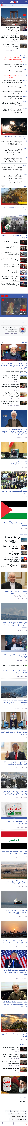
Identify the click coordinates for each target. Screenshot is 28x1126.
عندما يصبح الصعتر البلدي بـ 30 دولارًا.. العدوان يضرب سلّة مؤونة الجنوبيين (11, 377)
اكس (15, 1111)
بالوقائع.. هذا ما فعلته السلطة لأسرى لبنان (10, 260)
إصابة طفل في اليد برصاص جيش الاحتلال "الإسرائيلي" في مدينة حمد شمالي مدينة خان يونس (11, 103)
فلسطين (16, 41)
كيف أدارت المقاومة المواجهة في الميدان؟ (13, 552)
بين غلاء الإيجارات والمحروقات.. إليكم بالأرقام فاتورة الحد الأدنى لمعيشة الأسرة (11, 395)
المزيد (4, 5)
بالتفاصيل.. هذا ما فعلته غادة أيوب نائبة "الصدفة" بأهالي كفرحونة (10, 1055)
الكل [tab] (10, 55)
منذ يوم (7, 333)
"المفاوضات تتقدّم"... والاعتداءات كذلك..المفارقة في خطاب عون (11, 265)
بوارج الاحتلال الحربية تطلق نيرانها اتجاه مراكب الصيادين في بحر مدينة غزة (13, 76)
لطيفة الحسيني (14, 333)
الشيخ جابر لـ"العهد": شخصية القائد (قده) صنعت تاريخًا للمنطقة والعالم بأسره (11, 329)
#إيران (24, 1102)
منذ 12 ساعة (11, 33)
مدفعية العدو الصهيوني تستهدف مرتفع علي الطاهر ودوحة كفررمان (11, 92)
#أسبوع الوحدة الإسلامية (21, 371)
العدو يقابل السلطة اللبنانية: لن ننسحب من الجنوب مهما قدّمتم (10, 254)
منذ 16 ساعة (8, 50)
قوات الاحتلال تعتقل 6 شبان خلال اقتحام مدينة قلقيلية (12, 70)
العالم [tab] (3, 55)
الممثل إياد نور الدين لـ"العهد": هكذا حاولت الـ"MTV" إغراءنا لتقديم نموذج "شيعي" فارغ (10, 278)
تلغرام (10, 1114)
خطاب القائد (18, 5)
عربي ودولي (15, 50)
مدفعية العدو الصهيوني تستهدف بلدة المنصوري (13, 86)
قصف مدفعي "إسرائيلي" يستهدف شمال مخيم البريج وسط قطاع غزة (12, 65)
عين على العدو (23, 738)
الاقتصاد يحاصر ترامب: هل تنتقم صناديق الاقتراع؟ (11, 1048)
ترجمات (25, 916)
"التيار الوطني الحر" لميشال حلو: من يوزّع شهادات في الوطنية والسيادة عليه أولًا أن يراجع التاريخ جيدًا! (12, 110)
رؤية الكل (3, 186)
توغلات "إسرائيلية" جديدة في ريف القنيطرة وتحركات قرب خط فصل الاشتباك (10, 46)
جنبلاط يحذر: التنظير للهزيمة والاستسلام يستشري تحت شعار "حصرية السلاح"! (11, 29)
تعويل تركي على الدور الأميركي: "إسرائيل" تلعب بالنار (10, 565)
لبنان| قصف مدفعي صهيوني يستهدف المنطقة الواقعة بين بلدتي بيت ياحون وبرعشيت (13, 59)
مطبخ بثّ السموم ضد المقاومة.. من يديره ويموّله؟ (10, 271)
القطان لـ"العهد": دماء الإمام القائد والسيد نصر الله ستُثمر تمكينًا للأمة (10, 402)
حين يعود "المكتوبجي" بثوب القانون (10, 247)
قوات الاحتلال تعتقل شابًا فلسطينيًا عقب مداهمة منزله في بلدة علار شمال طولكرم (12, 81)
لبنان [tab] (6, 55)
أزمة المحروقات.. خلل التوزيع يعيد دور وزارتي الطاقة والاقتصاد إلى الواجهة (10, 284)
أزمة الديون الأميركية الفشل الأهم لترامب (11, 547)
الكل (2, 296)
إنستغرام (8, 1111)
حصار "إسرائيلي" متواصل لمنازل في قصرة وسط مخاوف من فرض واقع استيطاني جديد (10, 37)
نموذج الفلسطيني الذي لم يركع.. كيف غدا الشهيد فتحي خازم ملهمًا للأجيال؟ (10, 386)
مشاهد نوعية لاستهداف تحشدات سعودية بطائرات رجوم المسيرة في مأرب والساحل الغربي (14, 312)
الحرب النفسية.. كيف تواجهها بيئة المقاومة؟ (11, 242)
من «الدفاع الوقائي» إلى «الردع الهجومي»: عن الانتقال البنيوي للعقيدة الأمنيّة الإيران (12, 540)
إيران (25, 467)
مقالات (25, 1040)
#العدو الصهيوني (10, 371)
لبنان (13, 5)
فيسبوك (22, 1111)
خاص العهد (23, 373)
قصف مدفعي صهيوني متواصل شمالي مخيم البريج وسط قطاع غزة (13, 97)
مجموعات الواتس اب (20, 1114)
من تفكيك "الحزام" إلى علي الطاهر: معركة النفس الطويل (10, 1062)
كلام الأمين (24, 5)
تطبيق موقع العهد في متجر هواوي (17, 1119)
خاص (6, 296)
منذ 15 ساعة (9, 41)
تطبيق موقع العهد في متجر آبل (18, 1117)
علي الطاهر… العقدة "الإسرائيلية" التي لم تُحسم (10, 1069)
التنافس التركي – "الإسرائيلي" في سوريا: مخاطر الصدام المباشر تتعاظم (10, 559)
